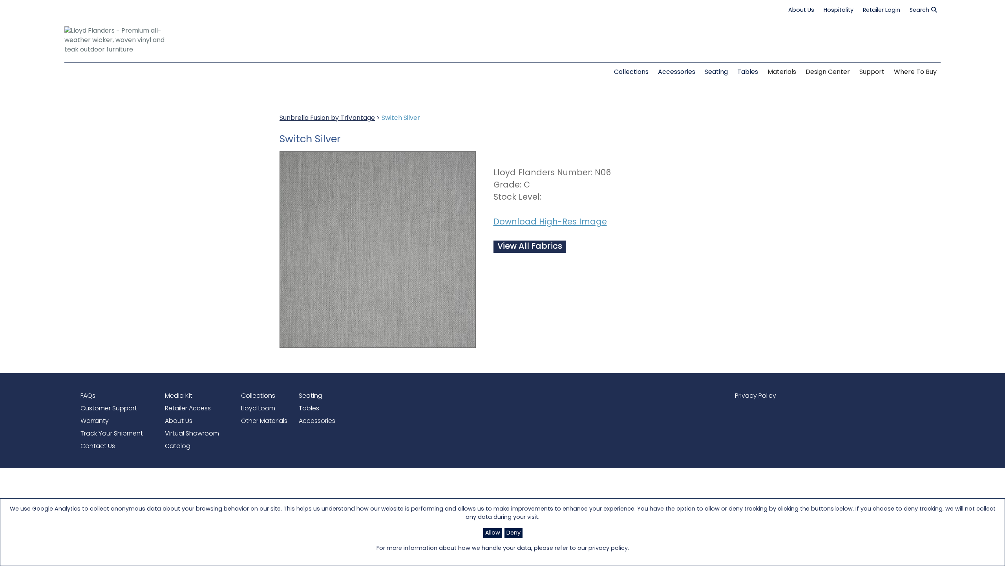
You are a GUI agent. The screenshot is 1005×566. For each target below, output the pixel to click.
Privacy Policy (755, 396)
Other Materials (264, 421)
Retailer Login (881, 10)
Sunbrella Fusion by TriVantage (327, 118)
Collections (258, 396)
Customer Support (108, 409)
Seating (310, 396)
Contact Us (97, 446)
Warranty (94, 421)
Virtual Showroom (192, 434)
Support (871, 72)
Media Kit (178, 396)
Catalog (177, 446)
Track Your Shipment (111, 434)
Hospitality (838, 10)
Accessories (317, 421)
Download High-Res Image (550, 222)
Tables (309, 409)
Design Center (828, 72)
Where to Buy (915, 72)
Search (919, 10)
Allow (492, 533)
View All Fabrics (529, 247)
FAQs (87, 396)
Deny (513, 533)
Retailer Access (188, 409)
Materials (781, 72)
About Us (801, 10)
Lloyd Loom (258, 409)
